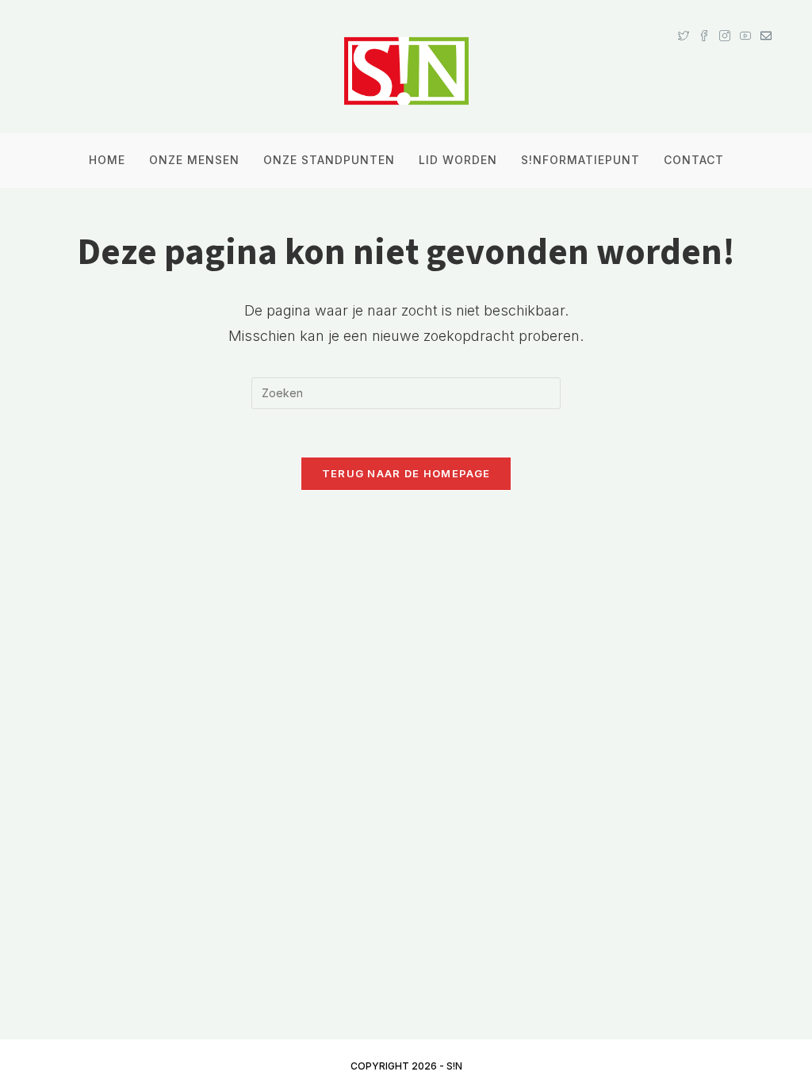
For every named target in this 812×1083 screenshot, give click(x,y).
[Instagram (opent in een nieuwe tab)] (724, 20)
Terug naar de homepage (406, 473)
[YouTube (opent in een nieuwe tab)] (745, 20)
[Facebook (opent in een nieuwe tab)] (704, 20)
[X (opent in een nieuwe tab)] (683, 20)
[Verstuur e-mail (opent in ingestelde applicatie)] (764, 20)
